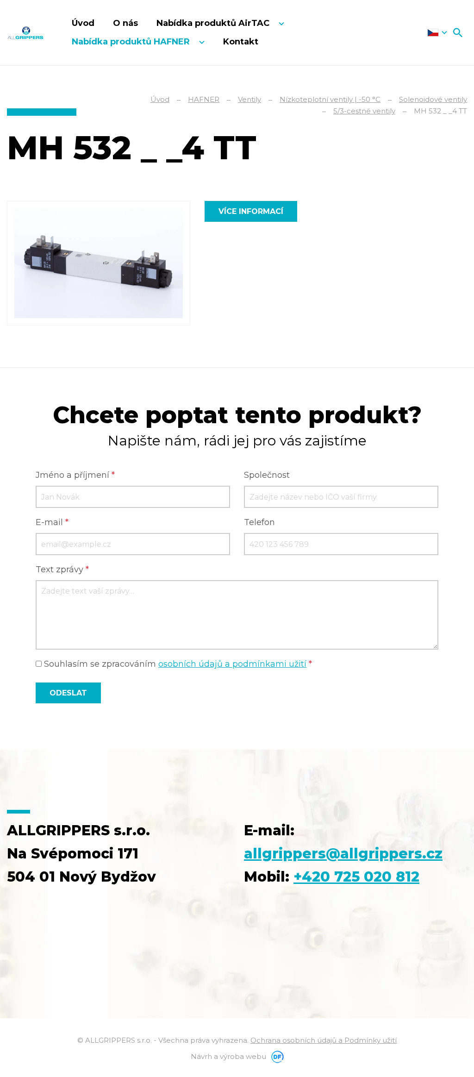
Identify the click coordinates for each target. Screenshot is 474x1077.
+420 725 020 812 (356, 876)
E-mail (52, 522)
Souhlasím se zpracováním (177, 664)
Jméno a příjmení (75, 475)
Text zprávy (62, 569)
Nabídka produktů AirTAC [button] (214, 23)
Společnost (267, 475)
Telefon (259, 522)
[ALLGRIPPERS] (25, 32)
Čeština (437, 32)
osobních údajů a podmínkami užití (232, 664)
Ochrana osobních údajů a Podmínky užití (323, 1040)
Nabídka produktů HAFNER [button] (132, 42)
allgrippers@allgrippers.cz (343, 853)
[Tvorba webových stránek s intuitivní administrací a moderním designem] (276, 1056)
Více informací (250, 211)
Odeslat (68, 693)
